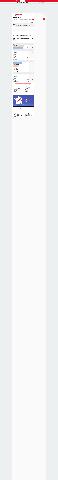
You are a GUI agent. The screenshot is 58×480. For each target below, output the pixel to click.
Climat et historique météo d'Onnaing (18, 115)
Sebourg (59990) (26, 86)
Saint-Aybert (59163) (26, 93)
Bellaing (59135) (26, 89)
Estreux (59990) (26, 90)
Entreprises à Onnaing (26, 112)
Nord (24, 14)
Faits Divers (20, 2)
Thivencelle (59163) (26, 91)
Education (24, 2)
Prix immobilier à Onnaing (27, 113)
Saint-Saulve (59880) (16, 87)
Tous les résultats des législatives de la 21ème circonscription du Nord (23, 83)
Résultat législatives (16, 14)
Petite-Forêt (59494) (16, 91)
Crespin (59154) (15, 92)
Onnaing (25, 25)
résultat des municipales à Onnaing (17, 36)
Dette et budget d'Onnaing (17, 114)
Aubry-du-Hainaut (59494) (27, 87)
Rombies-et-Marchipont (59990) (28, 92)
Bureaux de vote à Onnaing (16, 26)
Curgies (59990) (26, 88)
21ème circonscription (28, 14)
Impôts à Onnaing (16, 113)
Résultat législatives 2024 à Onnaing (17, 25)
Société (17, 2)
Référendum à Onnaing (27, 114)
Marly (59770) (15, 86)
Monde (27, 2)
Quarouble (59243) (16, 93)
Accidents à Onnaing (16, 116)
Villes (29, 2)
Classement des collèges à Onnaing (28, 115)
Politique (14, 2)
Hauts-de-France (21, 14)
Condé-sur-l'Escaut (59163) (17, 88)
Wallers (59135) (15, 90)
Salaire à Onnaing (16, 112)
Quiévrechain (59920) (16, 89)
